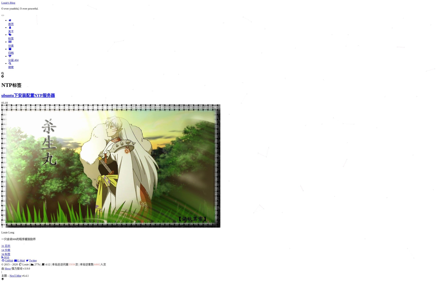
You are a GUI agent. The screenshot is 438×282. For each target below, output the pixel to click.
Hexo (8, 268)
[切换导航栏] (2, 15)
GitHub (9, 260)
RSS (6, 257)
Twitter (33, 260)
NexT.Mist (15, 275)
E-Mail (21, 260)
